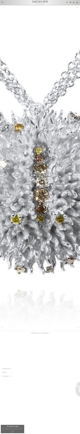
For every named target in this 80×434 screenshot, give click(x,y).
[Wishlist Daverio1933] (70, 2)
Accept (12, 431)
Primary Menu (2, 2)
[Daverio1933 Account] (73, 2)
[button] (77, 327)
